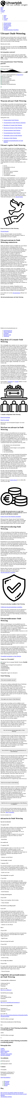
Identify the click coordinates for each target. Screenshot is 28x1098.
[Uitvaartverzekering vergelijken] (14, 601)
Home (2, 7)
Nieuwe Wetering (8, 332)
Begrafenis (6, 27)
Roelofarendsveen (8, 330)
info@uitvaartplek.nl (5, 1077)
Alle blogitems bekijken (6, 1096)
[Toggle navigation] (1, 13)
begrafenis (10, 381)
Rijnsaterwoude (7, 334)
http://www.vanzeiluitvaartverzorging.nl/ (10, 1002)
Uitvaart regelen (7, 23)
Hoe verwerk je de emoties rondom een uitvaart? (12, 1092)
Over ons (3, 10)
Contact (2, 11)
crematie (17, 381)
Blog (2, 9)
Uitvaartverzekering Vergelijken (11, 29)
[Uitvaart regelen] (14, 225)
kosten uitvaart (13, 480)
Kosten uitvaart (7, 24)
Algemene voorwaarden (6, 1053)
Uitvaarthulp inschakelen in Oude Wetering (11, 656)
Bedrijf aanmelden (5, 1051)
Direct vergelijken (10, 812)
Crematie (6, 28)
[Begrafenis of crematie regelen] (14, 411)
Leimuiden (6, 333)
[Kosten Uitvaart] (14, 510)
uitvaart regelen (19, 196)
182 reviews (20, 74)
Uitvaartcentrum (7, 25)
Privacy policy (4, 1052)
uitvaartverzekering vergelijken (8, 572)
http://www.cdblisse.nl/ (6, 990)
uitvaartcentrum (16, 292)
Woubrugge (6, 336)
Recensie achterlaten (5, 1055)
